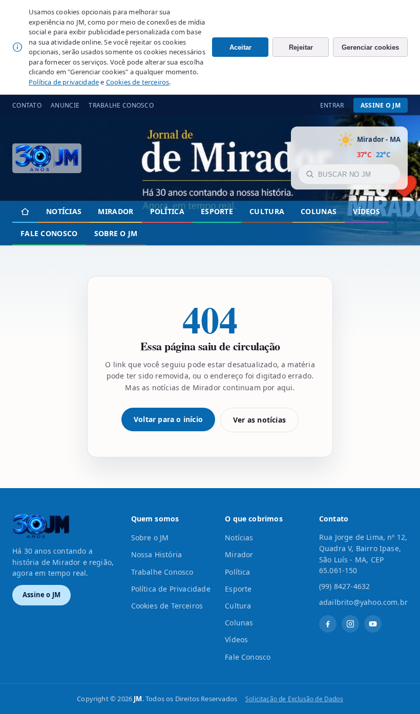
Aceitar (240, 47)
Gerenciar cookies (370, 47)
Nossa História (156, 554)
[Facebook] (328, 624)
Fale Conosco (49, 233)
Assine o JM (381, 105)
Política (167, 211)
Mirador (115, 211)
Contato (26, 105)
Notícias (63, 211)
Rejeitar (301, 47)
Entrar (332, 105)
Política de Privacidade (171, 589)
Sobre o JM (116, 233)
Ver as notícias (259, 420)
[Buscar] (310, 174)
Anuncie (65, 105)
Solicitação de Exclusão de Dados (294, 699)
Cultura (266, 211)
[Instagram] (350, 624)
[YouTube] (373, 624)
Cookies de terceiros (138, 82)
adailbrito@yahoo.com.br (363, 602)
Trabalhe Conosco (121, 105)
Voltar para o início (168, 419)
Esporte (217, 211)
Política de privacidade (64, 82)
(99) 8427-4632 (344, 586)
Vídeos (366, 211)
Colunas (319, 211)
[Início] (25, 212)
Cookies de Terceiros (167, 606)
